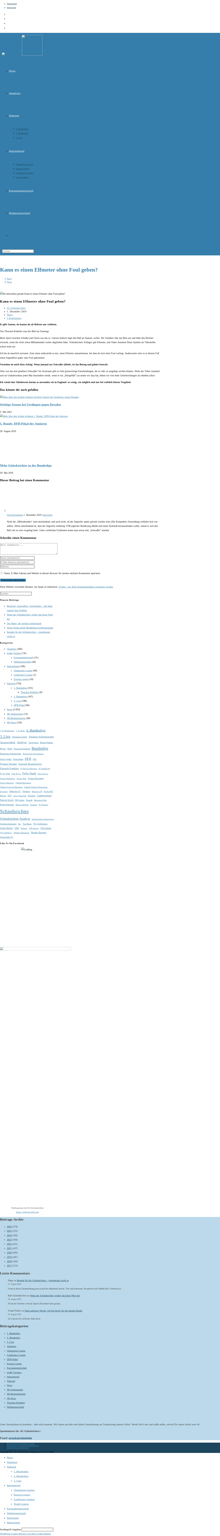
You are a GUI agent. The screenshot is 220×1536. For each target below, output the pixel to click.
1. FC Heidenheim (7, 731)
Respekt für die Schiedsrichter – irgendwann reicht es (43, 1280)
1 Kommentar (14, 318)
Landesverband (44, 795)
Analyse (22, 742)
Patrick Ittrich (7, 800)
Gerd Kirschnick (15, 515)
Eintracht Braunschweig (30, 764)
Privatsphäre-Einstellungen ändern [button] (21, 1443)
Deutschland (18, 759)
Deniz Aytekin (6, 759)
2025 (9, 1231)
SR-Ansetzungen (15, 714)
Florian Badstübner (7, 779)
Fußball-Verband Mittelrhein (11, 787)
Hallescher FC (15, 791)
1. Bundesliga (20, 688)
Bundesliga (40, 748)
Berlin (9, 749)
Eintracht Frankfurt (9, 768)
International (13, 666)
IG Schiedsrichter (16, 308)
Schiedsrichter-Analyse (15, 819)
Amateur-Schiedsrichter (41, 736)
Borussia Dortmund (22, 749)
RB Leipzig (19, 800)
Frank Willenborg (7, 783)
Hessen (3, 796)
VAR (16, 828)
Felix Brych (16, 774)
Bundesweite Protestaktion (33, 754)
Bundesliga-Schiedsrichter (10, 754)
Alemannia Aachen (19, 737)
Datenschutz (12, 4)
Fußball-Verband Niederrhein (36, 787)
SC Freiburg (43, 805)
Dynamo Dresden (8, 764)
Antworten (47, 515)
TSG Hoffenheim (40, 824)
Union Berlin (6, 828)
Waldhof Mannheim (21, 833)
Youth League (21, 1504)
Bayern (3, 749)
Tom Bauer (27, 824)
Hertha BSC (48, 792)
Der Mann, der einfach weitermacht (24, 623)
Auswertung (33, 742)
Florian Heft (21, 779)
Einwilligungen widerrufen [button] (18, 1448)
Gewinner (4, 792)
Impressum (11, 7)
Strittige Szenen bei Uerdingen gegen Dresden (30, 404)
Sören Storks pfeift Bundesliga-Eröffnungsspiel (30, 628)
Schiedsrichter (14, 811)
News (9, 282)
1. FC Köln (20, 731)
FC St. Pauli (5, 774)
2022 (9, 1244)
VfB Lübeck (34, 828)
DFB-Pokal (19, 705)
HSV (10, 796)
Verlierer (23, 828)
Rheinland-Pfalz (40, 800)
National (11, 683)
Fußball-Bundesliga (23, 783)
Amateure (11, 649)
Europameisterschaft (24, 657)
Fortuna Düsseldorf (36, 778)
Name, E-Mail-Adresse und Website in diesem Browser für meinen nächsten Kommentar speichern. (52, 573)
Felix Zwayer (43, 774)
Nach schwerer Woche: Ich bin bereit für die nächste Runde (53, 1310)
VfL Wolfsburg (6, 833)
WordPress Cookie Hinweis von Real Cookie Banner (25, 1534)
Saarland (33, 805)
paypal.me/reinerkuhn (20, 1438)
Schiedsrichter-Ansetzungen (43, 819)
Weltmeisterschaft (22, 662)
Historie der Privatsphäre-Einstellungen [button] (23, 1446)
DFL (35, 759)
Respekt (29, 800)
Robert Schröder (22, 805)
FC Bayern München (28, 769)
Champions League (23, 670)
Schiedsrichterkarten (8, 824)
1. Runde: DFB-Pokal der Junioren (23, 423)
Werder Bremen (38, 832)
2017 (9, 1265)
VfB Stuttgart (45, 828)
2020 (9, 1252)
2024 (9, 1235)
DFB (28, 759)
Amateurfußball (7, 742)
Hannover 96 (37, 792)
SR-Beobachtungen (16, 718)
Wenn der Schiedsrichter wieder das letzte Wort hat (55, 1295)
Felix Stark (29, 773)
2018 (9, 1261)
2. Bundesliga (20, 696)
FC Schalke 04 (44, 769)
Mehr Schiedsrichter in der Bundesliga (26, 465)
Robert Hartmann (7, 805)
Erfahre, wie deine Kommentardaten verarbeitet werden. (86, 587)
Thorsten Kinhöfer (30, 692)
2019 (9, 1257)
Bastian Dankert (46, 742)
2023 (9, 1239)
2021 (9, 1248)
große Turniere (14, 653)
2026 (9, 1226)
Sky (19, 824)
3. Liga (17, 701)
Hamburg (26, 791)
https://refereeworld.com (27, 1212)
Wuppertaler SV (6, 837)
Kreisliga (31, 796)
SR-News (11, 722)
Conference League (23, 675)
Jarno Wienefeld (19, 796)
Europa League (21, 679)
